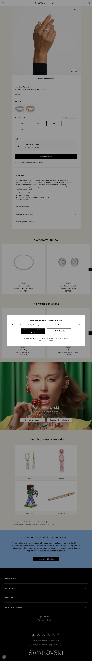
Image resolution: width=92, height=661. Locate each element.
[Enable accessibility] (4, 657)
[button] (83, 317)
